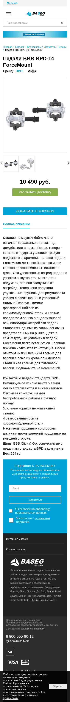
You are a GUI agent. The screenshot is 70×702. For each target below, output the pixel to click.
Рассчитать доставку (35, 192)
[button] (68, 163)
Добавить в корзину (35, 211)
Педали (62, 47)
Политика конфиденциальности (24, 622)
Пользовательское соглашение (23, 620)
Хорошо (57, 686)
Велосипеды (34, 47)
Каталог (19, 47)
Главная (7, 47)
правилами (10, 698)
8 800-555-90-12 (20, 636)
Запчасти (49, 47)
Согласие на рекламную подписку (25, 628)
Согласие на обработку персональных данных (32, 625)
